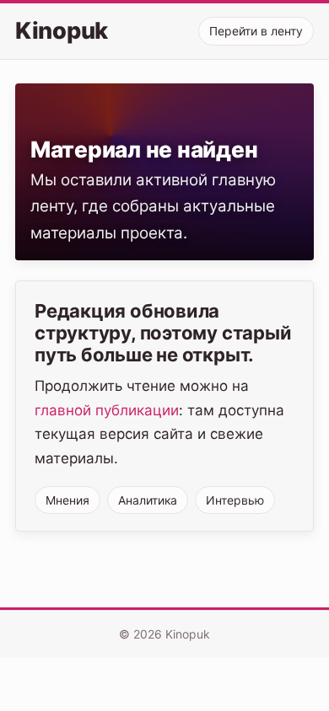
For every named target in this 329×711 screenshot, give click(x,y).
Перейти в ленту (256, 31)
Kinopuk (61, 31)
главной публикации (107, 410)
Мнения (67, 500)
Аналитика (147, 500)
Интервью (235, 500)
